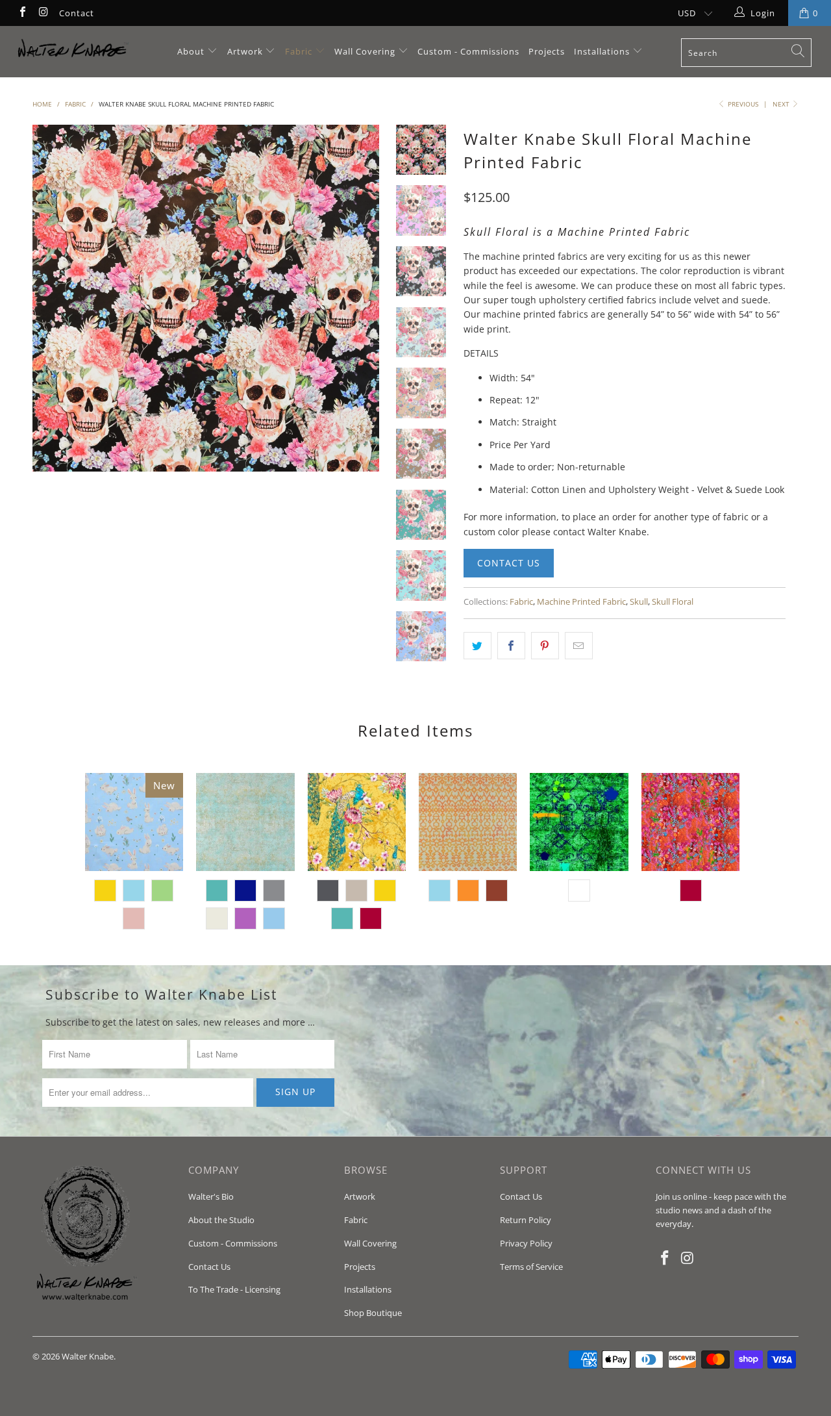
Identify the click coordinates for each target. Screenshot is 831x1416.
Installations (603, 51)
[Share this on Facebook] (511, 645)
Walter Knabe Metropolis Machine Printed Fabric (579, 822)
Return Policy (525, 1220)
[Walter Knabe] (73, 51)
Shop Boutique (373, 1313)
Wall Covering (364, 51)
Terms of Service (531, 1266)
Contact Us (508, 563)
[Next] (361, 298)
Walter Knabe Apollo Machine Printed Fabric (690, 822)
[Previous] (51, 298)
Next (782, 103)
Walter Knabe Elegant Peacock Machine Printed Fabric (357, 822)
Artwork (245, 51)
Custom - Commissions (468, 51)
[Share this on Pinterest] (545, 645)
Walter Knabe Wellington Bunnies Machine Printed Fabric (134, 822)
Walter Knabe (88, 1356)
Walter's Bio (211, 1196)
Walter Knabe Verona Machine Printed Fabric (468, 822)
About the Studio (221, 1220)
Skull (639, 601)
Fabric (298, 51)
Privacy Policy (526, 1243)
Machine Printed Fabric (581, 601)
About (192, 51)
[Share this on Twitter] (477, 645)
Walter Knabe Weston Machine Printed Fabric (245, 822)
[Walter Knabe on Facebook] (22, 13)
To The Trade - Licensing (234, 1289)
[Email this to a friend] (579, 645)
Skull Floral (672, 601)
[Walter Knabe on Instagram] (43, 13)
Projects (546, 51)
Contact (76, 13)
